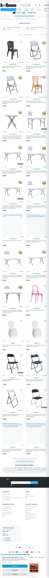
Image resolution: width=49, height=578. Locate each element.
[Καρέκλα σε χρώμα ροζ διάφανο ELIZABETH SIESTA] (36, 294)
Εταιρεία (27, 491)
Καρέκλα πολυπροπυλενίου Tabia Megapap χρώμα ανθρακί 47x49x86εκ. (11, 67)
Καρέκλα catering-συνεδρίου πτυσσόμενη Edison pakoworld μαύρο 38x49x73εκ (35, 380)
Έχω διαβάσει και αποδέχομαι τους (25, 485)
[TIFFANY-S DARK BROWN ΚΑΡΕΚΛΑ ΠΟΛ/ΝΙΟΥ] (12, 224)
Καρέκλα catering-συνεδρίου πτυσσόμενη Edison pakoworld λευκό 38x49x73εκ (11, 415)
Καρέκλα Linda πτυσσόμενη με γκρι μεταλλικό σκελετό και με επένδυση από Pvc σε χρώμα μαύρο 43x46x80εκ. (36, 415)
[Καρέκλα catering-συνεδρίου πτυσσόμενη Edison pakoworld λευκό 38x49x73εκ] (12, 398)
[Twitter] (26, 547)
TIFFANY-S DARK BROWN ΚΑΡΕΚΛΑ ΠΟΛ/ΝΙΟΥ (12, 240)
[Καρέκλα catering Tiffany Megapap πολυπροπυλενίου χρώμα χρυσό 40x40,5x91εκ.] (36, 85)
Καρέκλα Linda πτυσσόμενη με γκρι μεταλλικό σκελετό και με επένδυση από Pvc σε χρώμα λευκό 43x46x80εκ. (12, 450)
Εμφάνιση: (41, 34)
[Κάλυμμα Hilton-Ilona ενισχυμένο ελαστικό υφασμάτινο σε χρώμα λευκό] (36, 329)
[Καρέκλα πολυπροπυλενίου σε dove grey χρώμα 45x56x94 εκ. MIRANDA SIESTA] (36, 224)
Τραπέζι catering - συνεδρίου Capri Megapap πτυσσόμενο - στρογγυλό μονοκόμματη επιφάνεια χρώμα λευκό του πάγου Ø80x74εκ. (12, 137)
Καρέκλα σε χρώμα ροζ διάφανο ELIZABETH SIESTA (35, 311)
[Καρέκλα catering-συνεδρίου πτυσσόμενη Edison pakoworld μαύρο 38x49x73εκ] (36, 363)
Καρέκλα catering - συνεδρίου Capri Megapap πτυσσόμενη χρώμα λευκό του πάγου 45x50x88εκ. (36, 67)
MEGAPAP (21, 62)
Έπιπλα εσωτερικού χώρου (8, 18)
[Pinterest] (32, 547)
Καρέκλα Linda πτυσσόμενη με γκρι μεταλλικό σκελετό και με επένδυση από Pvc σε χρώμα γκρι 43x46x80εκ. (36, 450)
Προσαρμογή (15, 570)
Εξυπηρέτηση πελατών (8, 504)
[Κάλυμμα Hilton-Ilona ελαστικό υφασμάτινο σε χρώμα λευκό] (12, 329)
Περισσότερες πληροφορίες (7, 562)
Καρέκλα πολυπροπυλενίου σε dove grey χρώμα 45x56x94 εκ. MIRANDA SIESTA (36, 241)
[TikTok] (22, 547)
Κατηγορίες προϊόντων (31, 504)
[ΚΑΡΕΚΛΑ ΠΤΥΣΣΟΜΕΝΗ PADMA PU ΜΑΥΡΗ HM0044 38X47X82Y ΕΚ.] (12, 363)
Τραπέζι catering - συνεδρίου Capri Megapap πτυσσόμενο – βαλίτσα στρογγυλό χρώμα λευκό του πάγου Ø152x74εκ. (12, 311)
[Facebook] (16, 547)
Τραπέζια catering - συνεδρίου (38, 27)
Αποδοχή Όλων (15, 566)
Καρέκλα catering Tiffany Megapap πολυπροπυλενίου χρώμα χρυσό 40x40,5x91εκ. (36, 102)
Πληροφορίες (5, 491)
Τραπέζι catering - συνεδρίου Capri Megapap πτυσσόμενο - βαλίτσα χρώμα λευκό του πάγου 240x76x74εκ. (12, 276)
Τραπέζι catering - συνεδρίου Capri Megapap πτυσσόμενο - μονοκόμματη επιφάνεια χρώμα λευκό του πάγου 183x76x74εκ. (12, 207)
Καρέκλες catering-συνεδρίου (14, 27)
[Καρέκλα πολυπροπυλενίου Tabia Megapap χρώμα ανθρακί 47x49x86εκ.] (12, 50)
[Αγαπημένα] (36, 5)
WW (22, 341)
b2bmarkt (21, 375)
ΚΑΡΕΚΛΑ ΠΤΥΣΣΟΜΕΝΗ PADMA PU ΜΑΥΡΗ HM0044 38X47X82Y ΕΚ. (11, 380)
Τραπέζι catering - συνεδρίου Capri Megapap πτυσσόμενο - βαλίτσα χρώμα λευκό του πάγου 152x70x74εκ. (36, 172)
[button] (29, 5)
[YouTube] (29, 547)
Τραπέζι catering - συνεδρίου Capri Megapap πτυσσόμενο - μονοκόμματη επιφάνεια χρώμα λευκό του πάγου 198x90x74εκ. (36, 276)
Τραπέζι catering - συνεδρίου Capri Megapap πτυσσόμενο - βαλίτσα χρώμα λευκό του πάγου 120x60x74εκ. (36, 137)
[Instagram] (19, 547)
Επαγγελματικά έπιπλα (19, 18)
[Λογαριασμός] (40, 5)
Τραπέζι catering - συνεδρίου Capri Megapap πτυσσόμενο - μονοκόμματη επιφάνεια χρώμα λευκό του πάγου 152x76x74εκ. (12, 172)
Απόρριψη (15, 574)
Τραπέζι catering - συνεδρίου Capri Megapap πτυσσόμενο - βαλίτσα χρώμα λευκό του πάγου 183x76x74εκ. (36, 207)
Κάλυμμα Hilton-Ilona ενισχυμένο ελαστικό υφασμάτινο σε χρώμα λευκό (35, 346)
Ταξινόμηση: (20, 34)
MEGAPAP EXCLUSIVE (43, 97)
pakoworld (44, 375)
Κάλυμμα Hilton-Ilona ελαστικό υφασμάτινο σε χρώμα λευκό (12, 346)
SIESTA (22, 236)
